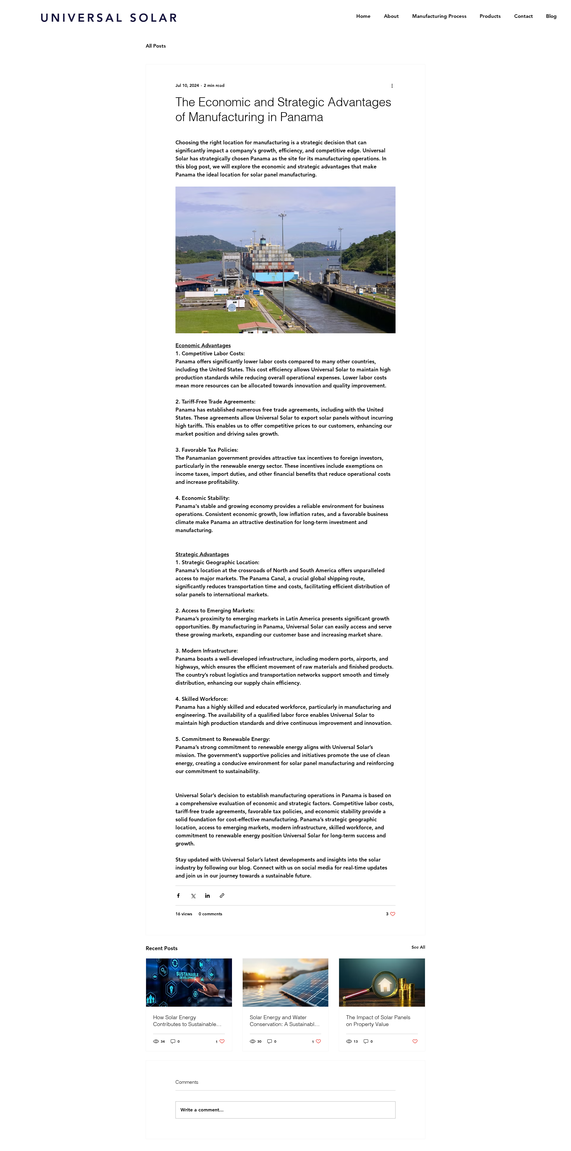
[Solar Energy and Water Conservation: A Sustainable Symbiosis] (286, 982)
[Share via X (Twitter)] (193, 895)
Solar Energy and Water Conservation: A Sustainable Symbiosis (283, 1021)
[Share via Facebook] (178, 895)
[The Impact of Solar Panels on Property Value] (382, 982)
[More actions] (392, 85)
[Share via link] (222, 895)
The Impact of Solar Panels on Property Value (378, 1021)
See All (418, 947)
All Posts (156, 46)
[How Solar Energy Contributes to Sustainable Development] (189, 982)
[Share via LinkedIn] (207, 895)
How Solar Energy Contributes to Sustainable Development (184, 1021)
